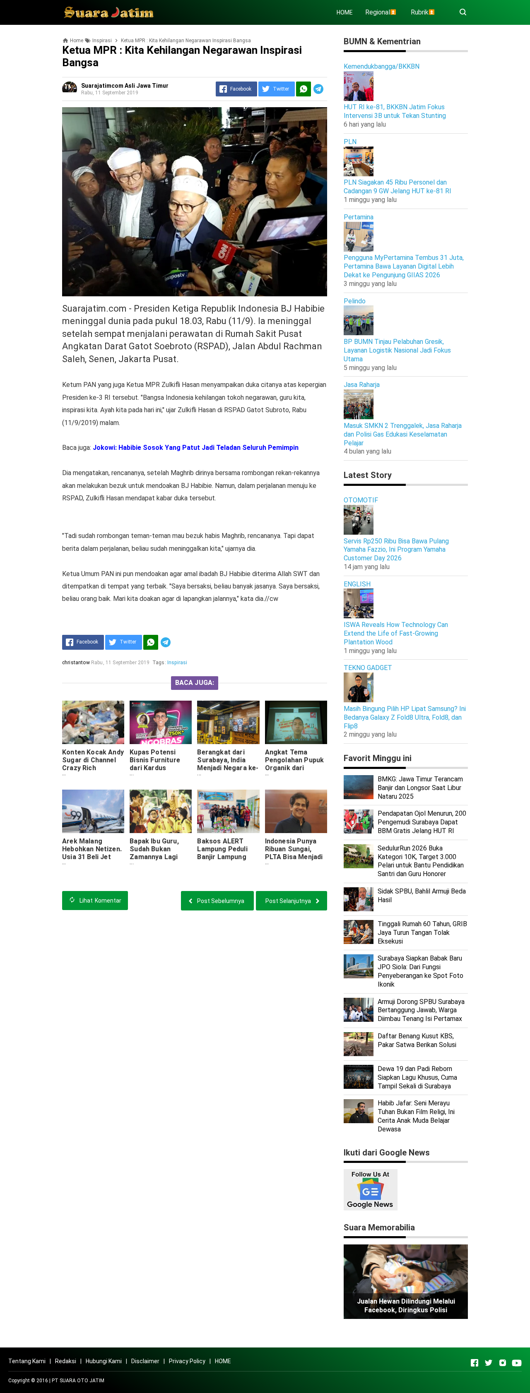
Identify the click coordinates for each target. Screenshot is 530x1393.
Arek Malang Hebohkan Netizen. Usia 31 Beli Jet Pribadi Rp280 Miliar (92, 857)
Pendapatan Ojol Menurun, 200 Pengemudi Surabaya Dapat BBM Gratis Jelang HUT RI (422, 822)
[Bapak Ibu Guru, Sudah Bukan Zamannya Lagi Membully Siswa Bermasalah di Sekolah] (161, 811)
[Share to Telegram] (318, 89)
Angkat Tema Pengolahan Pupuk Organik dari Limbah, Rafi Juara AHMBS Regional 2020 (294, 771)
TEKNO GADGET (368, 668)
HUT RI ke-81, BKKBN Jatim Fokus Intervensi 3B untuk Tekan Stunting (395, 111)
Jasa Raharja (362, 385)
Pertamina (358, 217)
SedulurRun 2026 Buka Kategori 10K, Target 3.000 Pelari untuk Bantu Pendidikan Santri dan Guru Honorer (421, 861)
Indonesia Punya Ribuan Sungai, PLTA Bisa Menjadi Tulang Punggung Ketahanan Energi (294, 857)
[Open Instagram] (503, 1363)
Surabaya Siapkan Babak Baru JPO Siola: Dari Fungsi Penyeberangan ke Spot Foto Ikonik (420, 971)
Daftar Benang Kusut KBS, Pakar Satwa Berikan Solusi (417, 1040)
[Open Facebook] (474, 1363)
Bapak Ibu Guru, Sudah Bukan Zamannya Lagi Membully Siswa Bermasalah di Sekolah (155, 860)
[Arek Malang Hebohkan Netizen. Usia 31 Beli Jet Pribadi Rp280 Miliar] (93, 811)
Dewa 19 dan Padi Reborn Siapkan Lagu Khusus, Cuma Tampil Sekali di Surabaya (417, 1077)
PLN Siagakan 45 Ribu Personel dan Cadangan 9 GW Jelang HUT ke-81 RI (397, 186)
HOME (345, 12)
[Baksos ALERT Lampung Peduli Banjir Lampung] (228, 811)
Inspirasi (177, 662)
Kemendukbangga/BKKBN (381, 66)
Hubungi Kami (104, 1361)
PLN (350, 142)
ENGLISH (357, 584)
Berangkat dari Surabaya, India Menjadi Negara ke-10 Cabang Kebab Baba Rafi (227, 768)
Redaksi (65, 1361)
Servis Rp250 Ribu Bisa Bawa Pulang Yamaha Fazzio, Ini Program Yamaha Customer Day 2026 (396, 549)
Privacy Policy (187, 1361)
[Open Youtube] (517, 1363)
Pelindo (355, 301)
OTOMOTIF (361, 500)
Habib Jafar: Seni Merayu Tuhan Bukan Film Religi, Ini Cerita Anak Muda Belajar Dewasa (416, 1116)
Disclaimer (145, 1361)
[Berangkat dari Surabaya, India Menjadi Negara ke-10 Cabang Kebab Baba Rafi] (228, 722)
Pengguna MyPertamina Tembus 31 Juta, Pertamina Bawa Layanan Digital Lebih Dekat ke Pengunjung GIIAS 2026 (404, 266)
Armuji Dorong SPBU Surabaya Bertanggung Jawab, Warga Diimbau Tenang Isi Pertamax (421, 1010)
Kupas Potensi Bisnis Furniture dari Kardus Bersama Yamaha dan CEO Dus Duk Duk (157, 771)
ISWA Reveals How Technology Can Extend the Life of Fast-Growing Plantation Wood (396, 633)
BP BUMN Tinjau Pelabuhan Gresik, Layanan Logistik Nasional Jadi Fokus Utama (397, 350)
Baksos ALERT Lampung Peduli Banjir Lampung (222, 849)
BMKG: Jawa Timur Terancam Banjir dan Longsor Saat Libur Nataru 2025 (420, 787)
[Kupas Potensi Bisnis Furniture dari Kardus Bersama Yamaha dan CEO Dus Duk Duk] (161, 722)
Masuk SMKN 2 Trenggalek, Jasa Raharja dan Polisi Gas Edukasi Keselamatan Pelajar (403, 434)
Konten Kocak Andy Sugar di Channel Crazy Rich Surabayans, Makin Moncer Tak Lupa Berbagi (93, 771)
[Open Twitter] (489, 1363)
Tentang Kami (27, 1361)
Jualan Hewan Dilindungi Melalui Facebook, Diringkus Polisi (406, 1305)
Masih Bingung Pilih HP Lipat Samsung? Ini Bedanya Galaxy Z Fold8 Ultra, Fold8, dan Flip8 (405, 717)
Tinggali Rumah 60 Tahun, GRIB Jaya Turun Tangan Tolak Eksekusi (422, 932)
